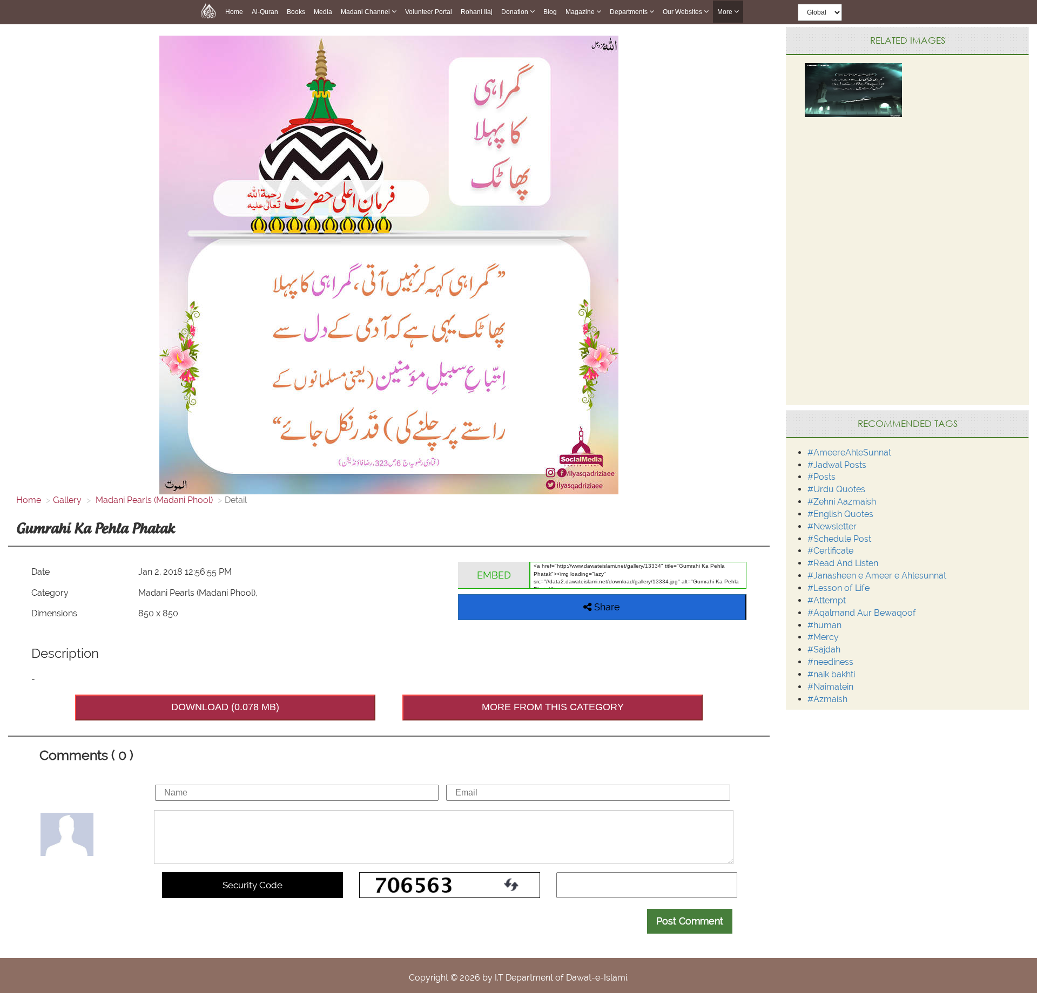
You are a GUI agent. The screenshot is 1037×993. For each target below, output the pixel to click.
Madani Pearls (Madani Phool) (153, 500)
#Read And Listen (842, 563)
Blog (550, 12)
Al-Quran (265, 12)
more (725, 12)
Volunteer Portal (428, 12)
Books (296, 12)
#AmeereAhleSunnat (849, 452)
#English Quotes (840, 514)
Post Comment (689, 921)
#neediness (830, 662)
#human (824, 625)
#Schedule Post (839, 539)
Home (234, 12)
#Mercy (823, 637)
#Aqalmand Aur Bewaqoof (861, 613)
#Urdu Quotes (836, 489)
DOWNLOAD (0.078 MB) (225, 707)
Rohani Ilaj (477, 12)
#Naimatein (830, 687)
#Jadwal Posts (836, 465)
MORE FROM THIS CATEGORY (553, 707)
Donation (515, 12)
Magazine (580, 12)
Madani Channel (366, 12)
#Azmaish (827, 699)
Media (323, 12)
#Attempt (826, 600)
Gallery (67, 500)
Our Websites (683, 12)
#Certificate (830, 551)
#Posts (821, 477)
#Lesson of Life (838, 588)
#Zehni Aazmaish (841, 501)
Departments (629, 12)
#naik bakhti (831, 674)
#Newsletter (832, 526)
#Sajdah (823, 649)
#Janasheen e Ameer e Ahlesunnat (876, 575)
